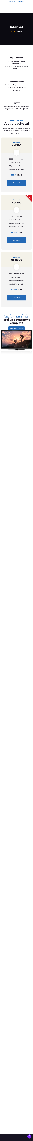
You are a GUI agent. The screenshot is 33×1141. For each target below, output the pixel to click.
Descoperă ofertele (16, 328)
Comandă (16, 183)
